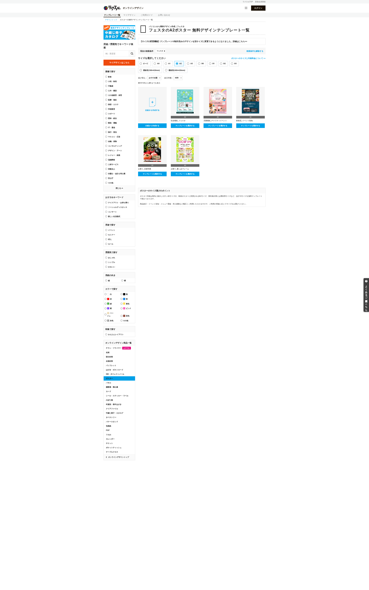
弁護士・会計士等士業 (116, 174)
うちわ (108, 435)
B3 (235, 64)
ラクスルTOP (248, 2)
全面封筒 (109, 361)
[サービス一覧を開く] (246, 8)
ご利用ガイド (147, 15)
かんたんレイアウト (116, 334)
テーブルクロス (112, 452)
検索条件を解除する (254, 51)
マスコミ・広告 (114, 137)
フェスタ (160, 51)
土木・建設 (112, 91)
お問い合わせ (164, 15)
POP (108, 430)
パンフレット (111, 365)
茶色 (127, 316)
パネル (108, 383)
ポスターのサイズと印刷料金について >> (248, 58)
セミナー (111, 235)
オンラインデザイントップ (118, 457)
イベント (111, 230)
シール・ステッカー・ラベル (117, 396)
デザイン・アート (115, 151)
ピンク (128, 308)
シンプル (111, 262)
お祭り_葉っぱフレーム (180, 169)
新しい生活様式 (114, 216)
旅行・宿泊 (112, 132)
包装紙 (108, 426)
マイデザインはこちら (119, 62)
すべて (145, 64)
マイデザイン (129, 15)
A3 (191, 64)
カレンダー (110, 439)
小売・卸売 (112, 81)
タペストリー (111, 417)
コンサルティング (115, 146)
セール (110, 244)
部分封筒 (109, 357)
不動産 (110, 86)
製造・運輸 (112, 123)
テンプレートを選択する (185, 126)
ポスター (109, 378)
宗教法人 (111, 169)
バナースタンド (112, 422)
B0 (203, 64)
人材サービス (113, 164)
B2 (224, 64)
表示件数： (169, 78)
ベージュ (110, 314)
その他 (110, 183)
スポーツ (111, 114)
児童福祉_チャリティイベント (215, 121)
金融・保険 (112, 141)
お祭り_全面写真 (144, 169)
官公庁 (110, 178)
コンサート (112, 212)
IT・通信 (111, 128)
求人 (110, 239)
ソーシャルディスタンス (117, 207)
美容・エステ (113, 104)
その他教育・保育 (115, 95)
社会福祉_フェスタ (178, 121)
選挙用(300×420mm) (151, 70)
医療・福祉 (112, 100)
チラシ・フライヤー (118, 348)
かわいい (111, 267)
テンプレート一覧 (112, 15)
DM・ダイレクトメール (115, 374)
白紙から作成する (152, 126)
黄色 (127, 304)
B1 (213, 64)
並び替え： (142, 78)
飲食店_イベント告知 (244, 121)
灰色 (111, 321)
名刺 (107, 352)
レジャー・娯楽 (114, 155)
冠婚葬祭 (111, 160)
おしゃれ (111, 258)
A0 (158, 64)
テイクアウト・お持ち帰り (118, 203)
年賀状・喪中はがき (114, 404)
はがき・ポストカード (114, 370)
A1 (169, 64)
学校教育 (111, 109)
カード (108, 391)
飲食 (110, 77)
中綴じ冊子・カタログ (114, 413)
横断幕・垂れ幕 (112, 387)
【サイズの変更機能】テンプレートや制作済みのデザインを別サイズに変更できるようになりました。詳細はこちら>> (193, 41)
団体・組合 (112, 118)
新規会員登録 (260, 2)
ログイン (258, 8)
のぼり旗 (109, 400)
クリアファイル (112, 409)
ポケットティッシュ (114, 448)
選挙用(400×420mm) (177, 70)
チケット (109, 443)
